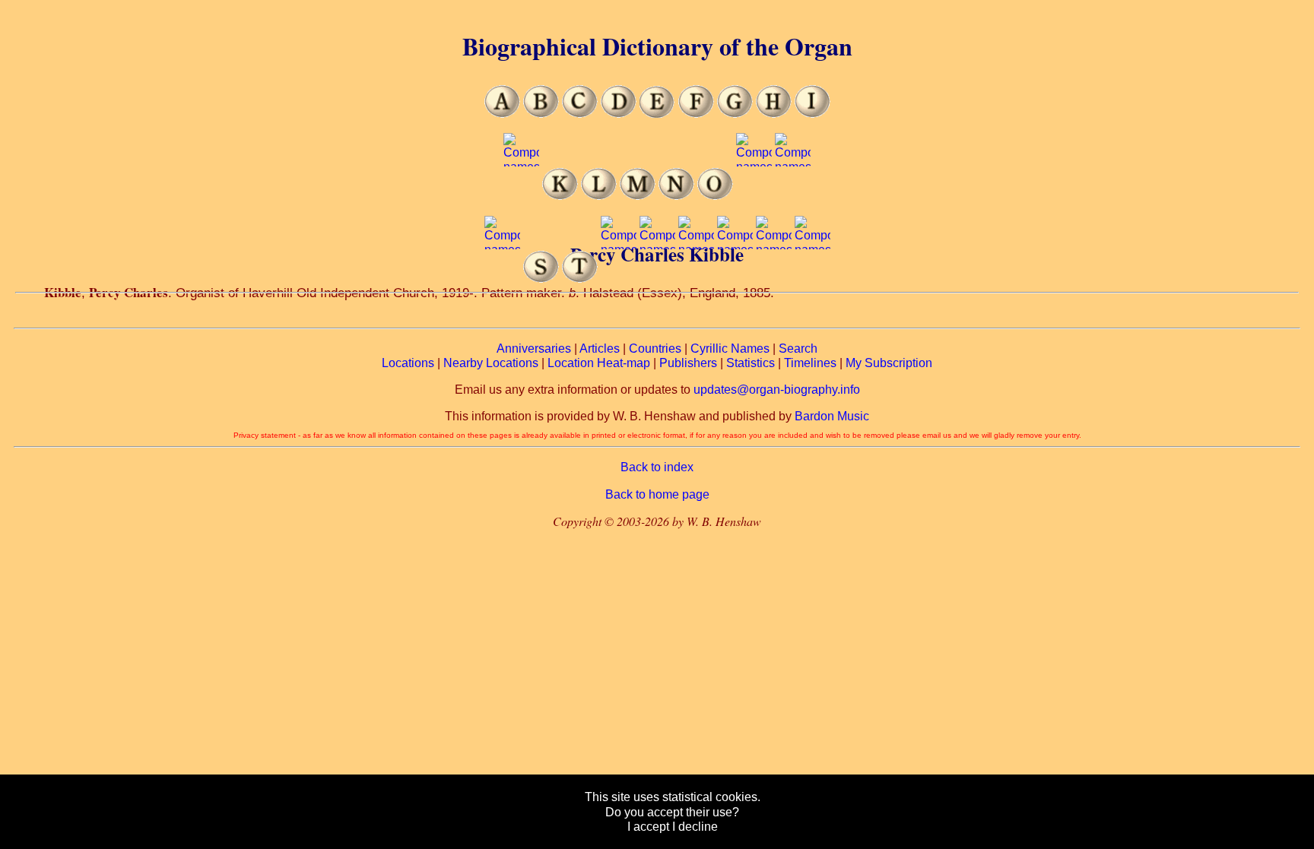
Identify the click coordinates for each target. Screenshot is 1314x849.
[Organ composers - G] (735, 113)
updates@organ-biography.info (777, 389)
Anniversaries (534, 348)
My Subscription (889, 362)
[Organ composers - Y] (774, 278)
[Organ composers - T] (580, 278)
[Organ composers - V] (657, 278)
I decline (695, 826)
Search (798, 348)
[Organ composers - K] (560, 195)
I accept (648, 826)
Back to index (657, 467)
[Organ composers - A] (502, 113)
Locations (408, 362)
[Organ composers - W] (696, 278)
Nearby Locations (490, 362)
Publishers (688, 362)
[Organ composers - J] (521, 195)
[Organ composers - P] (754, 195)
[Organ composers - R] (502, 278)
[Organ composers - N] (676, 195)
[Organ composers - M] (637, 195)
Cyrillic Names (730, 348)
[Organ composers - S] (541, 278)
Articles (599, 348)
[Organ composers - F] (696, 113)
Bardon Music (832, 416)
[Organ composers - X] (735, 278)
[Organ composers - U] (618, 278)
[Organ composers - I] (812, 113)
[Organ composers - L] (599, 195)
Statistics (750, 362)
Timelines (810, 362)
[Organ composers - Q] (793, 195)
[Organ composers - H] (774, 113)
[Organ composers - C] (580, 113)
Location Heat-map (599, 362)
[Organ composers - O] (715, 195)
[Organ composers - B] (541, 113)
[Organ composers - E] (657, 113)
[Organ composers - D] (618, 113)
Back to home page (657, 494)
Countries (655, 348)
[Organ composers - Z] (812, 278)
